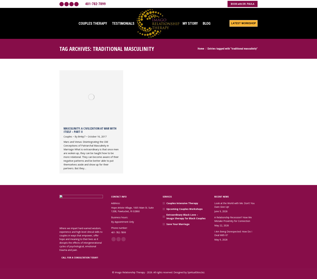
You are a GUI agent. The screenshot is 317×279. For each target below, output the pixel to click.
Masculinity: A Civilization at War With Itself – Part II (90, 130)
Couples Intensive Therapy (182, 203)
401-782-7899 (95, 4)
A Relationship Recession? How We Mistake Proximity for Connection (233, 219)
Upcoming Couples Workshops (184, 209)
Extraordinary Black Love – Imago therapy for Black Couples (186, 216)
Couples (68, 136)
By (80, 136)
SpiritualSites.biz (195, 272)
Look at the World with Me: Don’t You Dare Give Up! (234, 205)
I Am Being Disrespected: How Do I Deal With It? (233, 233)
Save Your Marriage (178, 224)
